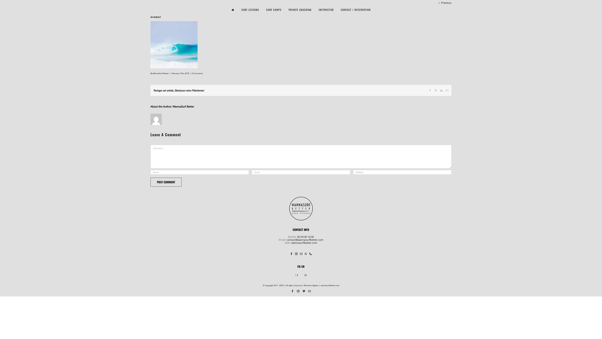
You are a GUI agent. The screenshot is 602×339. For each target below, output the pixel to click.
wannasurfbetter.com (304, 243)
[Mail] (301, 254)
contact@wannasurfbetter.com (304, 240)
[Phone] (310, 254)
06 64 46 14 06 (305, 237)
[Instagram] (296, 254)
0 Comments (197, 73)
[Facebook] (291, 254)
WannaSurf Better (161, 73)
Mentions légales (311, 285)
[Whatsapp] (306, 254)
